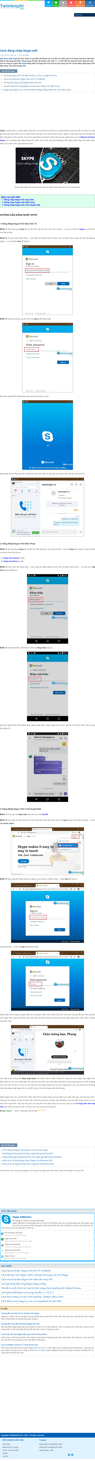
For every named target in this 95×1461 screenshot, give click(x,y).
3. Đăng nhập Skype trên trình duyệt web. (21, 205)
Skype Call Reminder (13, 1244)
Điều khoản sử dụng (10, 1447)
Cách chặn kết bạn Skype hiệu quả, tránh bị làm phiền (24, 1334)
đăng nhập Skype (10, 58)
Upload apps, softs (46, 1450)
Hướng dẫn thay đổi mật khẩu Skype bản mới (20, 1324)
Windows (48, 5)
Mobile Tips (80, 5)
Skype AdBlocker (22, 1217)
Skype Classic (10, 1256)
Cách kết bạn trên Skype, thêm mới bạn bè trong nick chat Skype (34, 1274)
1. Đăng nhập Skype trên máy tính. (18, 199)
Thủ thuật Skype (24, 55)
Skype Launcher (11, 1238)
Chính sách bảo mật (10, 1450)
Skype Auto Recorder (13, 1250)
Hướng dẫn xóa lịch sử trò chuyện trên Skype (20, 1313)
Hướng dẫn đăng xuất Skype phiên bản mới (22, 82)
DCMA (5, 1453)
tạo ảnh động (39, 1350)
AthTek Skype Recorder (13, 1233)
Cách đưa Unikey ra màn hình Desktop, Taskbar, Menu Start (32, 1296)
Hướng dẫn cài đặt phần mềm (50, 1444)
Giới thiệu (6, 1444)
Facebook (69, 1455)
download (12, 7)
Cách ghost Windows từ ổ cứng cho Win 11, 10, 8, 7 (27, 1292)
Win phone (71, 5)
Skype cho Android (11, 558)
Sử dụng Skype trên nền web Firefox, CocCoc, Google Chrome (30, 75)
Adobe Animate (39, 1348)
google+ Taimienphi (72, 1455)
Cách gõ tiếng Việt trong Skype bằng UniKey (23, 1283)
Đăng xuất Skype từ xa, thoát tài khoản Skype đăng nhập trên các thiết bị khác (37, 89)
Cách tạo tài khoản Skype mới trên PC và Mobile (24, 79)
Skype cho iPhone (11, 561)
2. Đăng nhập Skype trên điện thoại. (18, 202)
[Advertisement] (47, 30)
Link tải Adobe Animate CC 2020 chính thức (19, 1345)
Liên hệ (5, 1456)
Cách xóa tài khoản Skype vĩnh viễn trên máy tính (27, 1279)
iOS (63, 5)
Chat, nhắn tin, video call (8, 55)
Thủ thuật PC (90, 5)
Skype (24, 63)
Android (56, 5)
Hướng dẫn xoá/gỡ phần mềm (50, 1447)
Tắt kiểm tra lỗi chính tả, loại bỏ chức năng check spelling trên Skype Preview (41, 1288)
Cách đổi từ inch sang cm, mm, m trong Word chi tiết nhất (31, 1301)
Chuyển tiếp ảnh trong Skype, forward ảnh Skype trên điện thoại (31, 86)
